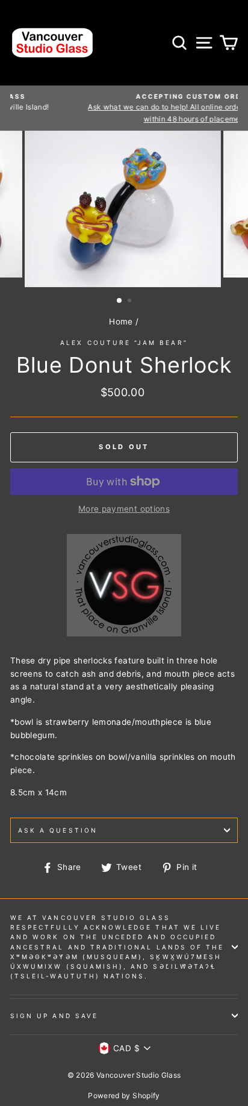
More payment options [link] (124, 509)
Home (120, 321)
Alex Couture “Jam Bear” (123, 342)
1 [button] (120, 301)
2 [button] (131, 302)
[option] (124, 209)
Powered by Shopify (124, 1095)
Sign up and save (54, 1015)
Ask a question (58, 830)
